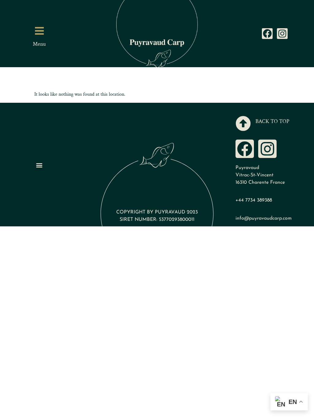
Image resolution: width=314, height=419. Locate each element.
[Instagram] (282, 33)
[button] (39, 165)
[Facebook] (267, 33)
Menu (39, 44)
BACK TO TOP (272, 121)
